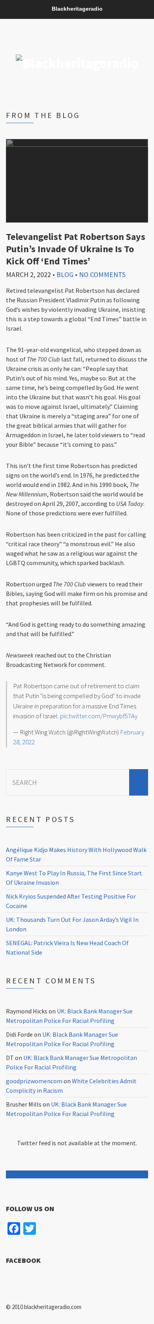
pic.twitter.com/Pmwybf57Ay (98, 716)
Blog (64, 274)
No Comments (102, 274)
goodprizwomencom (34, 1081)
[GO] (138, 782)
